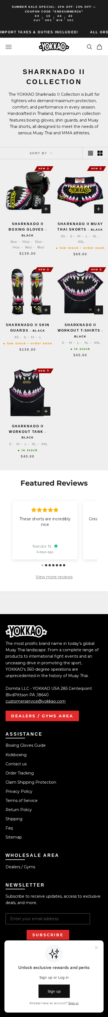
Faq (9, 828)
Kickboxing (16, 754)
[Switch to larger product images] (90, 153)
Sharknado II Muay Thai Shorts (80, 226)
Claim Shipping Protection (31, 782)
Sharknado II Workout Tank (27, 431)
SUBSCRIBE (47, 934)
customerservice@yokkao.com (36, 701)
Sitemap (14, 837)
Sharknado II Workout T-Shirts (80, 330)
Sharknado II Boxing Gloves (28, 229)
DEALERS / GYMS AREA (42, 715)
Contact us (16, 763)
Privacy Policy (19, 791)
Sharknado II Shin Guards (28, 327)
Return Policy (19, 809)
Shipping (14, 818)
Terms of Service (22, 800)
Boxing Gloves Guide (26, 745)
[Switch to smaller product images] (99, 153)
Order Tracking (20, 773)
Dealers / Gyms (20, 866)
